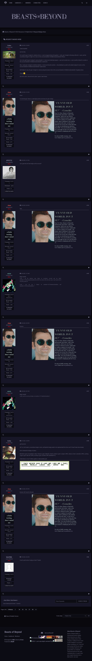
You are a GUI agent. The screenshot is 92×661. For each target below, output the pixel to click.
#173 (88, 160)
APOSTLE (9, 160)
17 (29, 609)
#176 (88, 323)
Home (10, 3)
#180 (88, 557)
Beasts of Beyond (9, 32)
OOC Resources (20, 32)
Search (45, 3)
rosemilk (9, 580)
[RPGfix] (42, 638)
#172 (88, 92)
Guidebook (18, 3)
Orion (21, 640)
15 (22, 609)
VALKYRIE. (9, 557)
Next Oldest (7, 600)
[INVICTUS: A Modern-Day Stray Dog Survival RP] (59, 638)
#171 (88, 45)
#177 (88, 391)
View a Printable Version (12, 616)
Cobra (9, 45)
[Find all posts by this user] (3, 86)
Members (28, 3)
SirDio (9, 441)
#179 (88, 489)
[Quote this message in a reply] (89, 86)
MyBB (12, 641)
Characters (37, 3)
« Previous (10, 609)
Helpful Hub (29, 32)
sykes (12, 185)
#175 (88, 273)
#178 (88, 440)
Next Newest (14, 600)
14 (19, 609)
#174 (88, 205)
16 (26, 609)
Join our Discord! (49, 633)
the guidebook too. (68, 137)
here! (56, 137)
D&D (13, 640)
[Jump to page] (35, 609)
